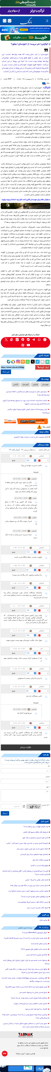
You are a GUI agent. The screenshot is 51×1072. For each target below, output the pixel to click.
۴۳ (48, 83)
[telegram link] (34, 339)
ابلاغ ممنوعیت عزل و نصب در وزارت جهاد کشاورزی (31, 437)
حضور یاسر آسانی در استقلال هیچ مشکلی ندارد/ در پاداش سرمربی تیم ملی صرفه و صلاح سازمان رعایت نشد (26, 1025)
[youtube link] (28, 345)
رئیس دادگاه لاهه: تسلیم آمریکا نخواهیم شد (33, 902)
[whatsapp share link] (28, 362)
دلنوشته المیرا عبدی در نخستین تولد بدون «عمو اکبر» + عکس (27, 843)
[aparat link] (23, 345)
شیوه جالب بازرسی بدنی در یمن (37, 908)
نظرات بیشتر (25, 747)
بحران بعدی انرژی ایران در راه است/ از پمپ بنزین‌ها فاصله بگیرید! (25, 938)
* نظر (48, 787)
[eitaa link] (11, 339)
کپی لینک (5, 371)
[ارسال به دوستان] (42, 362)
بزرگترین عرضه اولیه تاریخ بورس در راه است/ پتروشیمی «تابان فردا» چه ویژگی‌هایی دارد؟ (26, 1016)
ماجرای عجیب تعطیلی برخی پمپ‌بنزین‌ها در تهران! (30, 1003)
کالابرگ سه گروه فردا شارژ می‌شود (36, 1009)
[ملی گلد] (25, 3)
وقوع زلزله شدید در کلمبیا (39, 865)
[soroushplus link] (23, 339)
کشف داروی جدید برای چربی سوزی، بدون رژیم (32, 849)
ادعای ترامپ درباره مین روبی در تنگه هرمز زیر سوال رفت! (29, 885)
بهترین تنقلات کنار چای (40, 860)
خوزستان (45, 384)
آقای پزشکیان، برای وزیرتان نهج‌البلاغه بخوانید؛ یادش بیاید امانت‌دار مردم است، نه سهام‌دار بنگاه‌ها (26, 980)
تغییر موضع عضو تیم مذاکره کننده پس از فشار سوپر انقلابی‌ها (26, 987)
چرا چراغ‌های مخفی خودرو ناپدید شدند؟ (34, 896)
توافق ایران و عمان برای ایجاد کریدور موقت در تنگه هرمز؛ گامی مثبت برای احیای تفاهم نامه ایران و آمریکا (27, 971)
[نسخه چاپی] (47, 362)
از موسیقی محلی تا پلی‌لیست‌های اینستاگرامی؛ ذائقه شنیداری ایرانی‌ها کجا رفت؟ (28, 393)
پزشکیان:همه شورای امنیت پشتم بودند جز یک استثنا (29, 998)
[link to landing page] (26, 21)
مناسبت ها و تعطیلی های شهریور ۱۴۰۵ (34, 949)
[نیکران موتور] (25, 206)
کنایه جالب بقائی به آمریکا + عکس (36, 880)
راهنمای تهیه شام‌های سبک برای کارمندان (34, 854)
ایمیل (48, 776)
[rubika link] (45, 339)
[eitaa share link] (23, 362)
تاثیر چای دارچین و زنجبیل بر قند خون (35, 838)
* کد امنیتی (46, 805)
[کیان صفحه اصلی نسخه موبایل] (25, 1068)
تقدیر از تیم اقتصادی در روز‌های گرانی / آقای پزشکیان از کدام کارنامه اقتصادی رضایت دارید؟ (26, 873)
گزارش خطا (46, 427)
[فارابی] (25, 37)
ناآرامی (15, 384)
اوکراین (35, 384)
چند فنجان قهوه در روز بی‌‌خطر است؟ (36, 826)
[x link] (6, 339)
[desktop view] (9, 21)
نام (49, 766)
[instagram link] (17, 339)
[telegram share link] (37, 362)
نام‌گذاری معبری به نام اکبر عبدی (36, 955)
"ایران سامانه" (20, 1054)
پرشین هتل (43, 920)
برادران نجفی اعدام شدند (39, 944)
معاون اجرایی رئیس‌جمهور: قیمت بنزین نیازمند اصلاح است (28, 891)
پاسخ (13, 460)
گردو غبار (25, 384)
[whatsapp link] (39, 339)
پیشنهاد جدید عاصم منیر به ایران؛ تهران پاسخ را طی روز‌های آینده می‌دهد (26, 962)
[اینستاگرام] (18, 361)
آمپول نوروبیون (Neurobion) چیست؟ (34, 932)
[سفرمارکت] (25, 421)
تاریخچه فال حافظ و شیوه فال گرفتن (35, 832)
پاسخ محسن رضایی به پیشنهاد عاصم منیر (33, 992)
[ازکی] (25, 29)
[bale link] (28, 339)
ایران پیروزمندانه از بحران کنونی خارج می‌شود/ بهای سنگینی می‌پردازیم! (29, 411)
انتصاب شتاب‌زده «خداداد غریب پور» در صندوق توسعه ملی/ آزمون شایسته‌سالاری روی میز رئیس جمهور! (26, 402)
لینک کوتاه (44, 367)
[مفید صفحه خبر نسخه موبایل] (25, 11)
